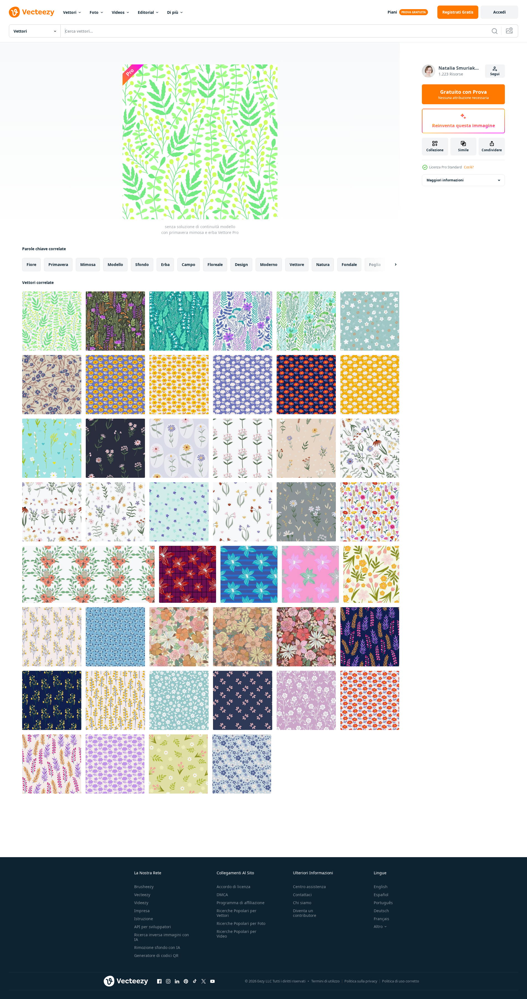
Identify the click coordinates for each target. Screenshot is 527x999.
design (241, 264)
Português (383, 902)
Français (381, 918)
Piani (392, 12)
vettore (297, 264)
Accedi (499, 12)
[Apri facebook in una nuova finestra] (159, 981)
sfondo (142, 264)
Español (381, 894)
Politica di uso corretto (400, 981)
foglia (375, 264)
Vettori (69, 12)
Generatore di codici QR (156, 955)
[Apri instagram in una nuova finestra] (168, 981)
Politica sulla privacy (360, 981)
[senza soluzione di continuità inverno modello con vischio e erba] (179, 321)
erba (165, 264)
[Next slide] (391, 264)
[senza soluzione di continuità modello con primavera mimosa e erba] (51, 321)
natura (322, 264)
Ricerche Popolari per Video (236, 934)
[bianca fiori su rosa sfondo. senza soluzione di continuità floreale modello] (306, 700)
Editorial (146, 12)
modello (115, 264)
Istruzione (143, 918)
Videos (118, 12)
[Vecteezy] (31, 12)
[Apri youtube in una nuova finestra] (212, 981)
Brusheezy (144, 886)
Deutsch (381, 910)
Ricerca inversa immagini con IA (161, 937)
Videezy (141, 902)
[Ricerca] (494, 31)
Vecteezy (142, 894)
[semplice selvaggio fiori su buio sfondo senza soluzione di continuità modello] (115, 448)
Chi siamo (302, 902)
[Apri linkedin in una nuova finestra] (177, 981)
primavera (58, 264)
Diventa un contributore (304, 913)
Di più (172, 12)
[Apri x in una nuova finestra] (203, 981)
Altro (378, 926)
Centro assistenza (309, 886)
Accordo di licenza (233, 886)
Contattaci (302, 894)
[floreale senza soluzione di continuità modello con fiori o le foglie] (242, 700)
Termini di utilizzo (325, 981)
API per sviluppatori (152, 926)
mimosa (87, 264)
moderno (268, 264)
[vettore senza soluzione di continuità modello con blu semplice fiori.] (241, 764)
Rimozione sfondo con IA (157, 947)
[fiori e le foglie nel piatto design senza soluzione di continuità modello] (371, 574)
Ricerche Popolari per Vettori (236, 913)
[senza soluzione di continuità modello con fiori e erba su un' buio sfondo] (115, 321)
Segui (495, 74)
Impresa (142, 910)
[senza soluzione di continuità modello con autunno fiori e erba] (242, 321)
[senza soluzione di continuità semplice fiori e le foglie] (369, 321)
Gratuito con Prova (463, 94)
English (381, 886)
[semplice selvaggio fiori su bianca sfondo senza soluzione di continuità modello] (242, 448)
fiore (31, 264)
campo (188, 264)
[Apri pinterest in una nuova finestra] (186, 981)
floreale (215, 264)
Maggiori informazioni (445, 180)
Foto (94, 12)
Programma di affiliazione (240, 902)
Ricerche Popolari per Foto (241, 923)
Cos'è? (469, 167)
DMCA (222, 894)
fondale (349, 264)
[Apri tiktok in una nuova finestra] (195, 981)
